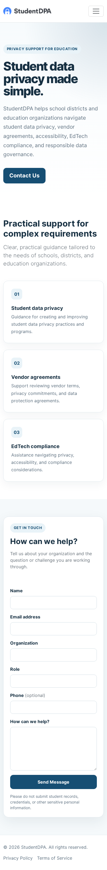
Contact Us (24, 175)
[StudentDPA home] (27, 11)
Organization (24, 643)
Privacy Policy (18, 858)
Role (15, 669)
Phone (27, 695)
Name (16, 590)
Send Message (53, 782)
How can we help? (29, 721)
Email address (25, 617)
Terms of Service (54, 858)
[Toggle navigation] (96, 11)
